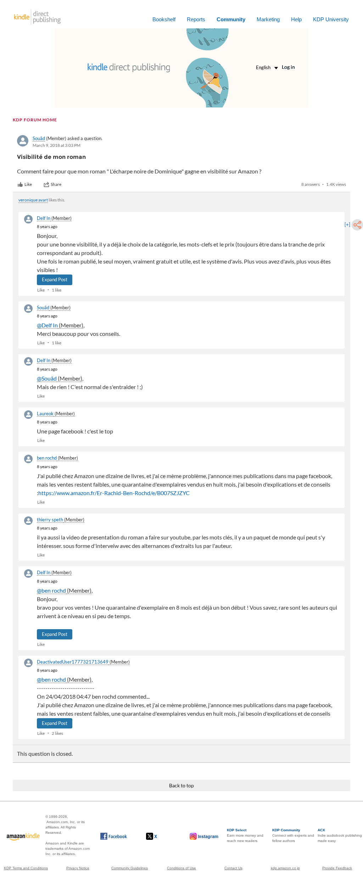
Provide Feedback (337, 868)
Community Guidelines (129, 868)
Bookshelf (163, 19)
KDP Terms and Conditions (26, 868)
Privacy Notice (77, 868)
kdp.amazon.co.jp (285, 868)
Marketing (268, 19)
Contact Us (233, 868)
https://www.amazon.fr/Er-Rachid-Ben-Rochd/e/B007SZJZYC (114, 492)
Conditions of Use (181, 868)
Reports (196, 19)
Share (56, 184)
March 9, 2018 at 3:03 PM (56, 145)
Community (231, 19)
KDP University (331, 19)
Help (296, 19)
